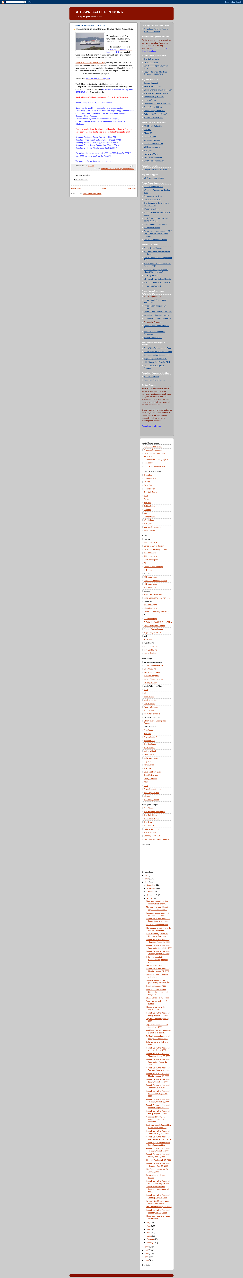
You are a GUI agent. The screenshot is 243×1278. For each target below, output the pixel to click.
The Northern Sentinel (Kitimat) (156, 93)
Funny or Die (149, 825)
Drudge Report (150, 517)
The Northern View (151, 59)
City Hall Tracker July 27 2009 (158, 1160)
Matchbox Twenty (151, 758)
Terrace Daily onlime (152, 86)
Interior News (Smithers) (154, 97)
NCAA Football (150, 588)
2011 (147, 875)
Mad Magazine (150, 832)
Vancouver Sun (150, 137)
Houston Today (150, 100)
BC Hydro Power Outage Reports (157, 279)
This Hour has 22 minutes (154, 812)
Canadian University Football (155, 581)
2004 (147, 1260)
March (149, 1236)
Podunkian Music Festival (154, 380)
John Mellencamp (151, 775)
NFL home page (150, 584)
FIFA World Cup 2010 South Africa (158, 352)
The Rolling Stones (151, 800)
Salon (146, 499)
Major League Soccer (152, 633)
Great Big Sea (149, 755)
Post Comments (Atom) (92, 194)
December (151, 885)
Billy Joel (147, 762)
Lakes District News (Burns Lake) (157, 104)
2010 (147, 879)
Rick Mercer (149, 808)
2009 (147, 882)
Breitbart (147, 503)
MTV (146, 690)
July (149, 1223)
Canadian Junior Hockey (154, 546)
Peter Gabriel (149, 748)
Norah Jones (149, 765)
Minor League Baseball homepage (157, 598)
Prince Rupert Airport (152, 286)
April (149, 1233)
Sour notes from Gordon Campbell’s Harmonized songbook (156, 992)
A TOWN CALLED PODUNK (99, 12)
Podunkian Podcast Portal (154, 466)
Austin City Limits (151, 707)
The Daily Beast (150, 492)
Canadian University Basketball (156, 612)
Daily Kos (148, 485)
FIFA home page (150, 619)
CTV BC (147, 130)
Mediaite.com (149, 489)
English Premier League (153, 629)
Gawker (147, 513)
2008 (147, 1247)
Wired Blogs (149, 520)
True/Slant (148, 475)
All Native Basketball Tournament (157, 319)
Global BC (148, 133)
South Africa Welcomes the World (157, 348)
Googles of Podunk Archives (155, 169)
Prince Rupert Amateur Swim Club (158, 312)
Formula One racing (152, 646)
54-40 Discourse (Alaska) (154, 178)
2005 (147, 1257)
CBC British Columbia (153, 126)
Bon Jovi (147, 734)
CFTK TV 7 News (151, 63)
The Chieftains (150, 744)
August (150, 898)
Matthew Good (150, 751)
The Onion (148, 822)
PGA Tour (148, 640)
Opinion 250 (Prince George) (155, 114)
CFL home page (150, 577)
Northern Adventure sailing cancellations (117, 169)
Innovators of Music (152, 714)
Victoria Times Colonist (153, 144)
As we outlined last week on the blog (90, 63)
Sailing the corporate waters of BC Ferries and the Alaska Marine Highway (158, 233)
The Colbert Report (151, 819)
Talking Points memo (152, 506)
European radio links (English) (156, 460)
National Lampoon (151, 829)
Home (104, 188)
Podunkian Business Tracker (155, 240)
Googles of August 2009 (156, 986)
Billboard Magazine (151, 676)
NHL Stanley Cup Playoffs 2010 (157, 362)
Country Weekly (150, 683)
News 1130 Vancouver (153, 157)
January (150, 1243)
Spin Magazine (150, 669)
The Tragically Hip (151, 793)
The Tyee (147, 150)
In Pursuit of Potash (152, 228)
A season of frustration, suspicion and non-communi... (155, 1119)
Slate (146, 496)
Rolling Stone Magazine (153, 665)
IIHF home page (150, 570)
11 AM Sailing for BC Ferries (157, 998)
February (150, 1239)
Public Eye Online (151, 154)
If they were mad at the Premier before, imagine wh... (157, 959)
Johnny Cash (149, 741)
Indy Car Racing (150, 650)
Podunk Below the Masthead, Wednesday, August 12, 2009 (158, 1093)
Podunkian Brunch (151, 377)
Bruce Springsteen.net (153, 789)
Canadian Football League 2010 (156, 355)
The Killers (148, 768)
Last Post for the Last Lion (157, 925)
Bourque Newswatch (152, 527)
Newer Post (76, 188)
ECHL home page (151, 560)
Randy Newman (150, 779)
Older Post (131, 188)
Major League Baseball (153, 594)
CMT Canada (149, 704)
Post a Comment (81, 180)
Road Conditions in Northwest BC (157, 282)
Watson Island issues (152, 209)
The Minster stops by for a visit (159, 1207)
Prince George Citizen (153, 107)
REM (146, 782)
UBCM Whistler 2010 (152, 200)
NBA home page (150, 605)
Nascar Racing (150, 653)
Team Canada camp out (156, 965)
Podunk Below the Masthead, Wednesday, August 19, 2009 (158, 1061)
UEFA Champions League (154, 626)
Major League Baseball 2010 (155, 359)
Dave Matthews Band (152, 772)
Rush (146, 786)
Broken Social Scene (152, 737)
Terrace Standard (151, 83)
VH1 (145, 693)
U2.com (147, 796)
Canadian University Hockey (155, 549)
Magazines (148, 463)
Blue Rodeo (148, 730)
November (151, 888)
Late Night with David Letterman (157, 839)
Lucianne (147, 510)
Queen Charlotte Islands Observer (158, 90)
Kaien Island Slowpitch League (156, 315)
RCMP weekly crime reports (155, 224)
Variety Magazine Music (153, 679)
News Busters (149, 530)
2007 (147, 1250)
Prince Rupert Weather (153, 248)
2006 (147, 1254)
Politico (147, 482)
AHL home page (150, 556)
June (149, 1226)
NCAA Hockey (150, 553)
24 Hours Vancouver (152, 147)
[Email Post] (131, 166)
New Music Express (152, 672)
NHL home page (150, 542)
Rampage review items (153, 196)
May (149, 1229)
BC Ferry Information (152, 276)
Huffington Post (150, 478)
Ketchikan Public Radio (153, 118)
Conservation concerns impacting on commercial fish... (157, 1189)
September (151, 895)
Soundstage (149, 711)
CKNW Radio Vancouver (154, 161)
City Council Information (153, 187)
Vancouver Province (152, 140)
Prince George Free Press (154, 111)
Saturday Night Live (152, 836)
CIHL (146, 563)
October (150, 892)
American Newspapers (153, 450)
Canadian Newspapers (153, 447)
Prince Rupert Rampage (153, 567)
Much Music (149, 697)
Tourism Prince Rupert (153, 338)
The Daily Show (150, 815)
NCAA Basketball (151, 608)
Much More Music (151, 700)
